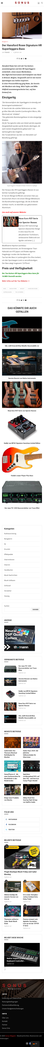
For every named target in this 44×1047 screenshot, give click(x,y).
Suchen (6, 606)
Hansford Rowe (32, 288)
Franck (7, 52)
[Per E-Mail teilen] (25, 58)
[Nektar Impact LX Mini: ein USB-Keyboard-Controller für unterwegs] (22, 955)
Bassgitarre (13, 288)
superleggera (7, 292)
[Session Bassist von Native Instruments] (22, 362)
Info (4, 994)
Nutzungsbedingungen (10, 1001)
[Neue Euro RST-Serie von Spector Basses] (22, 394)
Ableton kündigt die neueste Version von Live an (11, 897)
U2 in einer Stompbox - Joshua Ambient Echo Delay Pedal (31, 897)
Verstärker (7, 591)
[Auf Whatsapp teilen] (23, 58)
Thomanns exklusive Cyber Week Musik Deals (11, 921)
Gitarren (7, 565)
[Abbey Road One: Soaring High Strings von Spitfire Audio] (31, 789)
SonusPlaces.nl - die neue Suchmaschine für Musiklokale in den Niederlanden (12, 777)
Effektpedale (8, 554)
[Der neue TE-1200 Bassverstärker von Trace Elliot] (22, 492)
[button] (22, 968)
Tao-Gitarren (19, 292)
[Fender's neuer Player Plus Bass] (22, 459)
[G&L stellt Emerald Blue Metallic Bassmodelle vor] (22, 330)
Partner (4, 1024)
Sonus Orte (6, 1028)
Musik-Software (9, 580)
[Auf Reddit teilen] (21, 58)
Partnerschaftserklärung (10, 1005)
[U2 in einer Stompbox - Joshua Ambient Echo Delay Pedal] (31, 886)
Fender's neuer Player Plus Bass (22, 476)
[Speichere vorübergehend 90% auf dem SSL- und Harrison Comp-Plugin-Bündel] (31, 766)
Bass (4, 288)
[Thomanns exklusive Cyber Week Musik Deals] (12, 911)
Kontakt (4, 1021)
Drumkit (7, 549)
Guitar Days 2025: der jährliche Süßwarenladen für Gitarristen (30, 754)
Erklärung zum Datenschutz (11, 998)
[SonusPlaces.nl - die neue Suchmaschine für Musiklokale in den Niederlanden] (12, 766)
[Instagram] (27, 1043)
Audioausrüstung (10, 533)
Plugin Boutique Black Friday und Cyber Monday (20, 873)
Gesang (6, 596)
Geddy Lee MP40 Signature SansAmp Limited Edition (22, 443)
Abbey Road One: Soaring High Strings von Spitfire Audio (30, 800)
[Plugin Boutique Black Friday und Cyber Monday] (22, 857)
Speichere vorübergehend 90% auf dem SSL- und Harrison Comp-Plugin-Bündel (31, 777)
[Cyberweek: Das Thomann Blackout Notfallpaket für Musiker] (12, 742)
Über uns (5, 1018)
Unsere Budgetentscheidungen (13, 1008)
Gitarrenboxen (9, 559)
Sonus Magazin (10, 1036)
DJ (5, 544)
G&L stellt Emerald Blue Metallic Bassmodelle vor (22, 346)
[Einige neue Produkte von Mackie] (12, 789)
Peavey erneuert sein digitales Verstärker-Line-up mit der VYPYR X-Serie (31, 922)
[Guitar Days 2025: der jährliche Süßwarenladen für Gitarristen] (31, 742)
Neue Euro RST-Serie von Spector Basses (22, 411)
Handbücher (8, 570)
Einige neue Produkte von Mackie (11, 799)
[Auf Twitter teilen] (19, 58)
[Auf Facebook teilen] (17, 58)
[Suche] (42, 3)
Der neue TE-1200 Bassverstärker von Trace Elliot (22, 508)
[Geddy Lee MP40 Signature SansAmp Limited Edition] (22, 427)
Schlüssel (7, 586)
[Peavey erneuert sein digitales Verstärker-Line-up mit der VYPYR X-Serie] (31, 911)
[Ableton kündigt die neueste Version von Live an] (12, 886)
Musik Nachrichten (10, 575)
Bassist (22, 288)
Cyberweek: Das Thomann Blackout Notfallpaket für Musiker (10, 754)
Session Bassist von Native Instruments (22, 378)
